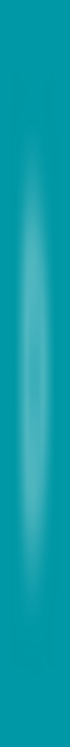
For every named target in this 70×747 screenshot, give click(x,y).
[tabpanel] (35, 522)
